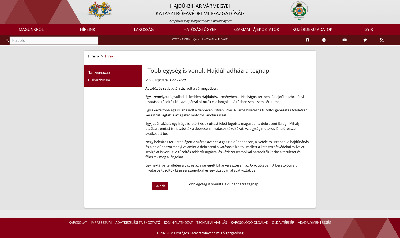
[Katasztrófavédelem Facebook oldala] (307, 40)
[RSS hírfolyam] (382, 40)
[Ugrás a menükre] (3, 3)
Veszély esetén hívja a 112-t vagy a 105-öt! (200, 39)
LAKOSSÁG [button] (144, 29)
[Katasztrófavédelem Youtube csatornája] (344, 40)
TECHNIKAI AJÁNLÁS (211, 222)
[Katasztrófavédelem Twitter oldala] (365, 40)
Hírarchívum (100, 80)
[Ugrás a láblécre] (12, 3)
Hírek (109, 56)
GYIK (368, 29)
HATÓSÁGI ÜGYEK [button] (200, 29)
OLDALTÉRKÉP (283, 222)
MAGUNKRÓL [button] (31, 29)
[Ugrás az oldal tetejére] (147, 71)
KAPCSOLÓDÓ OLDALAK (249, 222)
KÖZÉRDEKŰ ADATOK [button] (312, 29)
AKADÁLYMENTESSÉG (314, 222)
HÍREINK (87, 29)
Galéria (160, 186)
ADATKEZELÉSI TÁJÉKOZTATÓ (137, 222)
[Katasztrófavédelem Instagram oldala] (324, 40)
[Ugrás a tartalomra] (7, 3)
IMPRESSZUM (101, 222)
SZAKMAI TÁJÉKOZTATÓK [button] (256, 29)
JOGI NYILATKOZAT (178, 222)
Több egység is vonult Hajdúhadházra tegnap (208, 70)
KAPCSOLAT (78, 222)
